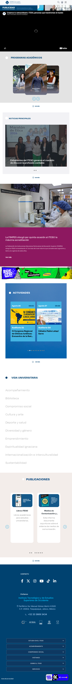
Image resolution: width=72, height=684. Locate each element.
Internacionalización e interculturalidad (31, 454)
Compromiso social (18, 406)
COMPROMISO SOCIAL (36, 652)
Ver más (8, 257)
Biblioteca (12, 398)
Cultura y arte (14, 414)
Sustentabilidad (16, 463)
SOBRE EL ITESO (36, 663)
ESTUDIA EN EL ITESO (36, 640)
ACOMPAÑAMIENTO (36, 646)
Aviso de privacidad (7, 679)
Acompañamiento (17, 390)
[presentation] (7, 527)
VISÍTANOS (36, 657)
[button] (34, 170)
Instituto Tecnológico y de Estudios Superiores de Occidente (36, 599)
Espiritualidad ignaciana (21, 446)
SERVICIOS (36, 669)
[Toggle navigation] (65, 2)
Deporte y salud (15, 422)
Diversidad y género (18, 430)
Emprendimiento (16, 438)
